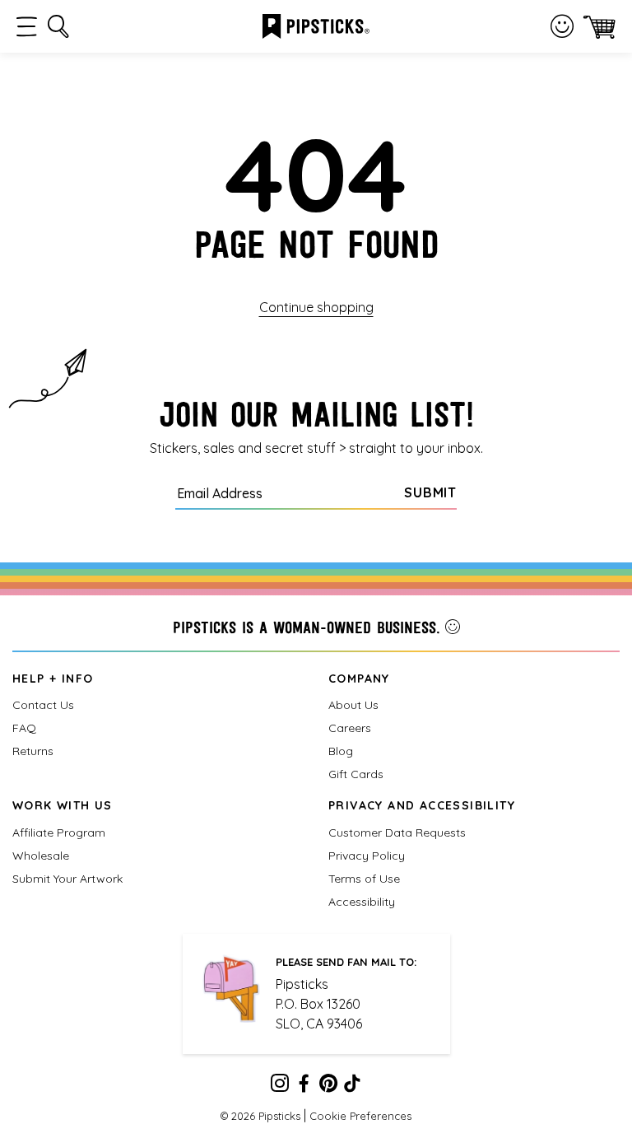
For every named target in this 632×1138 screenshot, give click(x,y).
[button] (26, 26)
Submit (430, 492)
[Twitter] (328, 1086)
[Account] (562, 26)
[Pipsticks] (316, 24)
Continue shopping (316, 307)
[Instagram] (280, 1086)
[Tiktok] (352, 1086)
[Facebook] (304, 1086)
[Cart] (599, 27)
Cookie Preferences (360, 1115)
